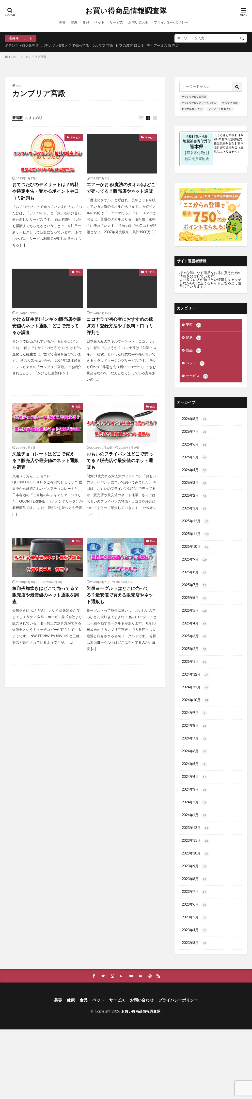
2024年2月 (194, 802)
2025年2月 (194, 649)
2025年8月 (194, 572)
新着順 (17, 118)
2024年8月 (194, 725)
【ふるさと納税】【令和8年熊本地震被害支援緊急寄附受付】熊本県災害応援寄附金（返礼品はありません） (228, 143)
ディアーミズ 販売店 (163, 45)
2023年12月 (195, 828)
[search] (242, 38)
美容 (62, 22)
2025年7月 (194, 585)
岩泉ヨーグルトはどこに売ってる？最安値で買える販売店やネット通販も (120, 595)
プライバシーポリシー (171, 22)
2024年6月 (194, 751)
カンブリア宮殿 (36, 56)
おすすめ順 (33, 118)
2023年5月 (194, 917)
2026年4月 (194, 470)
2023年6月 (194, 904)
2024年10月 (195, 700)
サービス (116, 22)
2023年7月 (194, 892)
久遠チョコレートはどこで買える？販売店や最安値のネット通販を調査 (45, 461)
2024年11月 (195, 687)
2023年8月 (194, 879)
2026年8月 (194, 419)
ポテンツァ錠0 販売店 (22, 45)
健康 (74, 22)
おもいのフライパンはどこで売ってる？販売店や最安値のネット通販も (120, 461)
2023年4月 (194, 930)
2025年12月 (195, 521)
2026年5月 (194, 457)
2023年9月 (194, 866)
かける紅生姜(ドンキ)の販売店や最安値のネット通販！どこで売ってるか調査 (46, 326)
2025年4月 (194, 623)
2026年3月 (194, 483)
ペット (99, 22)
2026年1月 (194, 508)
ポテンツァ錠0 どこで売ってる (65, 45)
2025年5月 (194, 610)
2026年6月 (194, 444)
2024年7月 (194, 738)
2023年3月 (194, 943)
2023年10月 (195, 853)
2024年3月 (194, 789)
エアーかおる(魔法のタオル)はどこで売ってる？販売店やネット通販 (121, 188)
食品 (85, 22)
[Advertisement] (126, 1063)
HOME (13, 56)
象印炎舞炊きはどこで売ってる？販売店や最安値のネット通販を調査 (45, 595)
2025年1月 (194, 662)
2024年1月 (194, 815)
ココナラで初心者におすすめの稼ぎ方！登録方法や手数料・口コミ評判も (120, 326)
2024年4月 (194, 777)
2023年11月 (195, 840)
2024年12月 (195, 674)
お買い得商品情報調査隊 (126, 11)
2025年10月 (195, 547)
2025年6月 (194, 598)
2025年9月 (194, 559)
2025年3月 (194, 636)
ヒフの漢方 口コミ (130, 45)
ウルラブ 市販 (102, 45)
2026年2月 (194, 495)
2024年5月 (193, 764)
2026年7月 (194, 432)
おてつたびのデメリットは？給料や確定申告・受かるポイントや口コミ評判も (45, 191)
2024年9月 (193, 713)
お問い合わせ (138, 22)
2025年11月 (195, 534)
